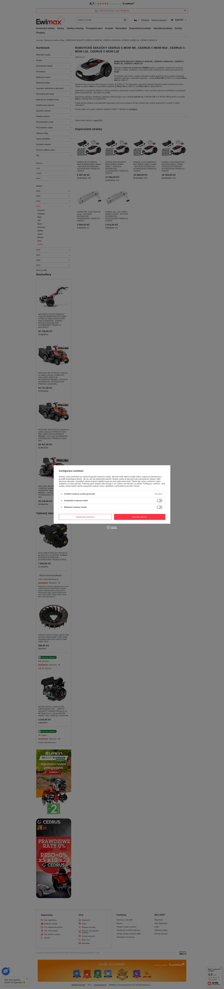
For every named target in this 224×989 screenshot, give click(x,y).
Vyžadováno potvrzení (85, 517)
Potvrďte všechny (139, 517)
